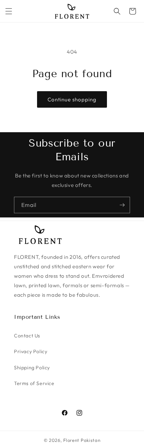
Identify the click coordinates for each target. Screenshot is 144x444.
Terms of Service (34, 383)
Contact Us (27, 335)
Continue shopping (72, 99)
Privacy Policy (30, 351)
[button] (8, 11)
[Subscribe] (122, 205)
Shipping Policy (32, 367)
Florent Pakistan (81, 440)
